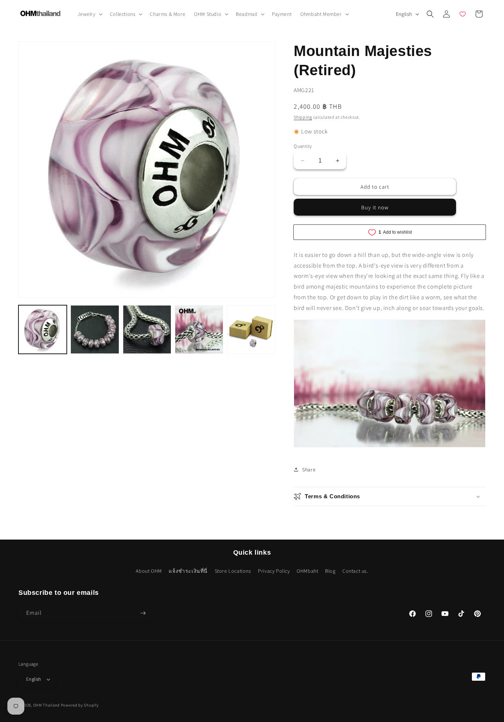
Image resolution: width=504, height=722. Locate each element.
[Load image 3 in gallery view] (147, 329)
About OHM (149, 571)
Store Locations (233, 571)
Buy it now (375, 207)
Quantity (303, 146)
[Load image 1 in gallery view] (42, 329)
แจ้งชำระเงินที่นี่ (188, 571)
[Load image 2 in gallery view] (94, 329)
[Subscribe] (143, 613)
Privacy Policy (274, 571)
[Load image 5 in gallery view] (251, 329)
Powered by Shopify (80, 705)
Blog (330, 571)
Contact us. (355, 571)
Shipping (303, 117)
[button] (89, 14)
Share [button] (308, 469)
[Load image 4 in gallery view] (199, 329)
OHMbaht (307, 571)
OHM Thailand (46, 705)
